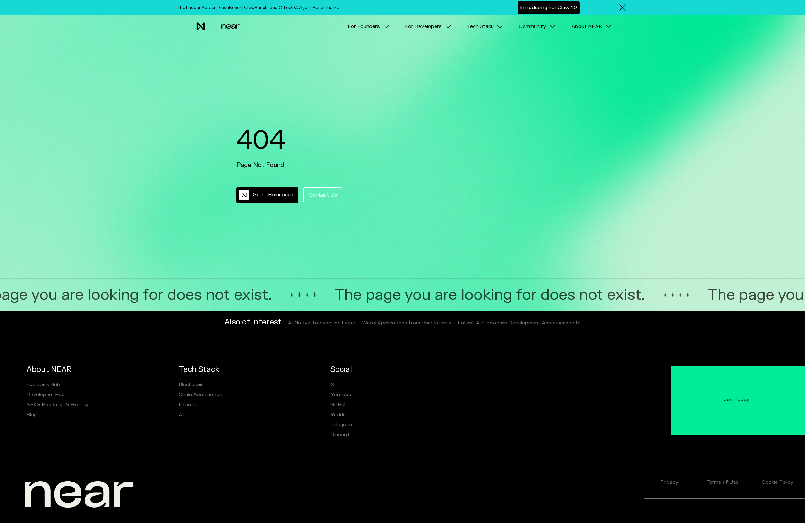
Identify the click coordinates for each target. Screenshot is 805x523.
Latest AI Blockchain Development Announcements (519, 323)
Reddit (338, 414)
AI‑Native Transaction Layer (322, 323)
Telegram (341, 425)
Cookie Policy (778, 482)
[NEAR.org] (79, 494)
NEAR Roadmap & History (57, 404)
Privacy (669, 482)
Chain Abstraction (200, 394)
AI (181, 414)
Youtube (340, 394)
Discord (339, 435)
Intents (187, 404)
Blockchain (191, 384)
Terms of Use (722, 482)
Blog (31, 414)
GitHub (338, 404)
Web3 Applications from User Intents (407, 323)
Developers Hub (45, 394)
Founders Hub (43, 384)
